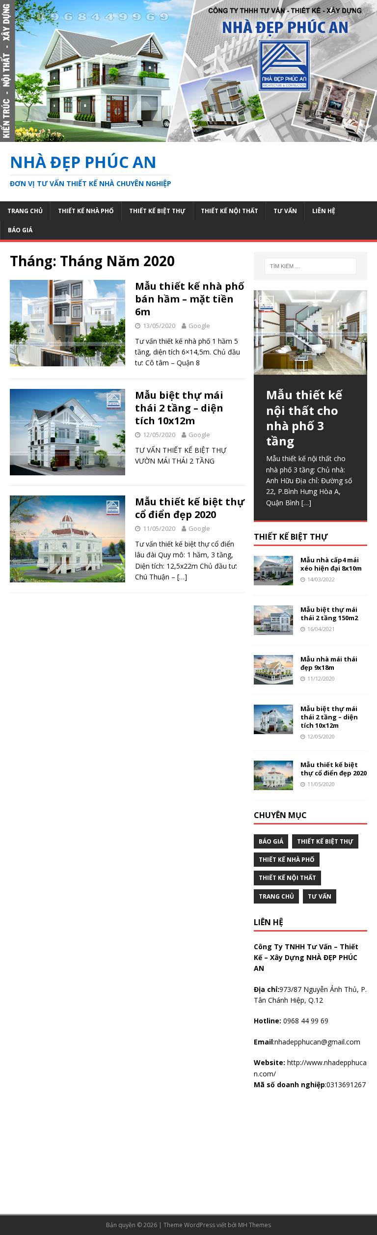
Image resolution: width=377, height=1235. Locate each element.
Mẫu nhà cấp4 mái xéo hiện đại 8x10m (331, 564)
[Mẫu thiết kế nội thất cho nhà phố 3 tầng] (310, 332)
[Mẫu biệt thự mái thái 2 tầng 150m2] (273, 628)
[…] (182, 576)
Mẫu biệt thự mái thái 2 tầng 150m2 (329, 613)
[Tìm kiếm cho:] (310, 266)
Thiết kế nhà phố (86, 211)
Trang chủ (25, 211)
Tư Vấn (285, 211)
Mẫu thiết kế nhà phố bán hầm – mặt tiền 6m (189, 298)
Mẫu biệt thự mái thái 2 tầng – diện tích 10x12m (179, 407)
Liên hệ (323, 211)
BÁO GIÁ (20, 230)
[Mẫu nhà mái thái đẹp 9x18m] (273, 678)
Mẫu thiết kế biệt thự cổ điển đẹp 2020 (189, 508)
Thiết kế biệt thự (157, 211)
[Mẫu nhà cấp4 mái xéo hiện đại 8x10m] (273, 579)
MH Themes (254, 1225)
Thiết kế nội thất (229, 211)
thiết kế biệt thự (291, 536)
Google (199, 325)
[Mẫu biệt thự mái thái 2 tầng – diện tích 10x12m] (273, 728)
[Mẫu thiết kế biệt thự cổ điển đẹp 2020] (273, 784)
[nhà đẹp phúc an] (188, 135)
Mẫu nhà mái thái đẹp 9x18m (328, 663)
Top (353, 1211)
